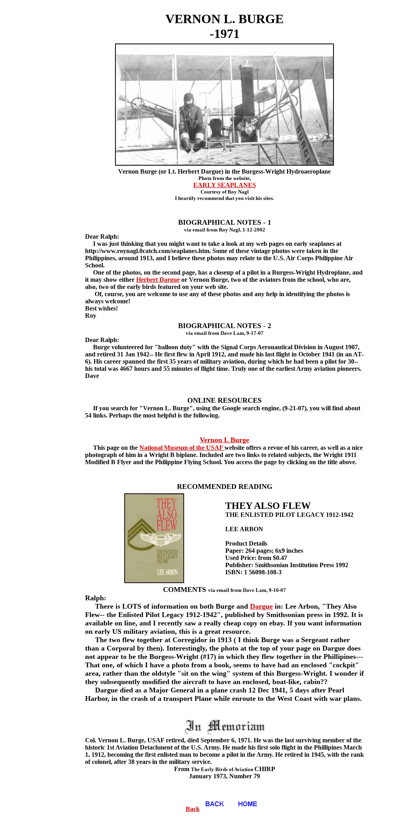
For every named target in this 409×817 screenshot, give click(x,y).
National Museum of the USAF (181, 447)
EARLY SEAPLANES (224, 185)
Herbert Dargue (158, 279)
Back (193, 808)
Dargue (261, 606)
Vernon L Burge (224, 440)
